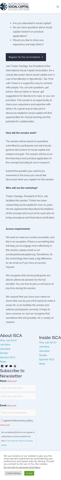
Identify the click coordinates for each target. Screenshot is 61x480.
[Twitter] (6, 366)
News (3, 361)
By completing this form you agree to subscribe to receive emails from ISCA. (18, 438)
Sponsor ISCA (7, 357)
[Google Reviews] (15, 366)
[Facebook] (2, 366)
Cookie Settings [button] (13, 473)
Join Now (5, 344)
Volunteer (5, 348)
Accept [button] (29, 473)
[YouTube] (10, 366)
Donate (4, 353)
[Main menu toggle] (57, 6)
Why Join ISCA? (8, 340)
